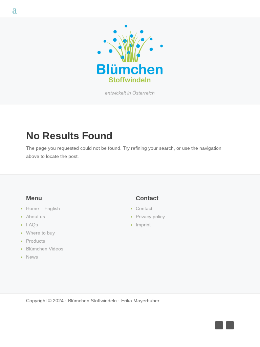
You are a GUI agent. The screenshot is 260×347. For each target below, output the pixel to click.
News (32, 257)
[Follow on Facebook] (219, 325)
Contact (144, 208)
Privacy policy (150, 216)
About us (35, 216)
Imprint (143, 224)
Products (35, 241)
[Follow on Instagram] (230, 325)
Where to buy (40, 233)
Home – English (43, 208)
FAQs (32, 224)
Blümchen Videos (44, 248)
